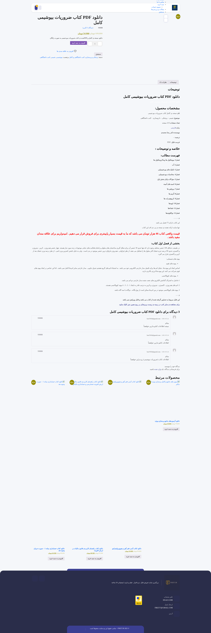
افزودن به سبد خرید (78, 43)
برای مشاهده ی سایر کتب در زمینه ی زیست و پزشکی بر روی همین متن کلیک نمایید (149, 304)
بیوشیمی (59, 57)
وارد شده (157, 369)
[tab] (173, 82)
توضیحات (173, 82)
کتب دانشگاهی (45, 57)
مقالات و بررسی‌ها (157, 9)
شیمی (53, 57)
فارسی (173, 128)
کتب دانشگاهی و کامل (77, 57)
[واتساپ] (34, 578)
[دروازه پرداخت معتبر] (138, 601)
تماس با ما (160, 2)
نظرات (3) (163, 82)
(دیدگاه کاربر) (88, 28)
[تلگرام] (41, 578)
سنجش (161, 12)
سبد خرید (161, 4)
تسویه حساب (156, 7)
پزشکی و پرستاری (91, 57)
